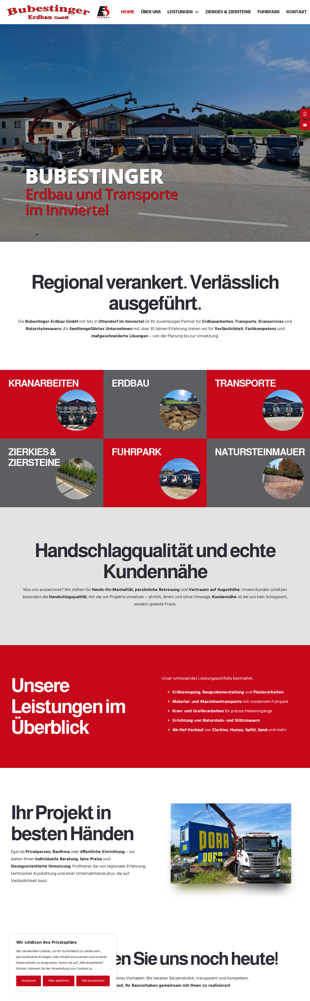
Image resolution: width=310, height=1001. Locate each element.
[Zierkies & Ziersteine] (51, 473)
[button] (195, 12)
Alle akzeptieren (93, 981)
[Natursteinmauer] (258, 473)
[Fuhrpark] (155, 473)
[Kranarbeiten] (51, 404)
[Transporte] (258, 404)
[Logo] (48, 12)
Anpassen (29, 981)
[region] (63, 963)
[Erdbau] (155, 404)
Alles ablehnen (58, 981)
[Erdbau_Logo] (103, 12)
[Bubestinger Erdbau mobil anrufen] (305, 114)
